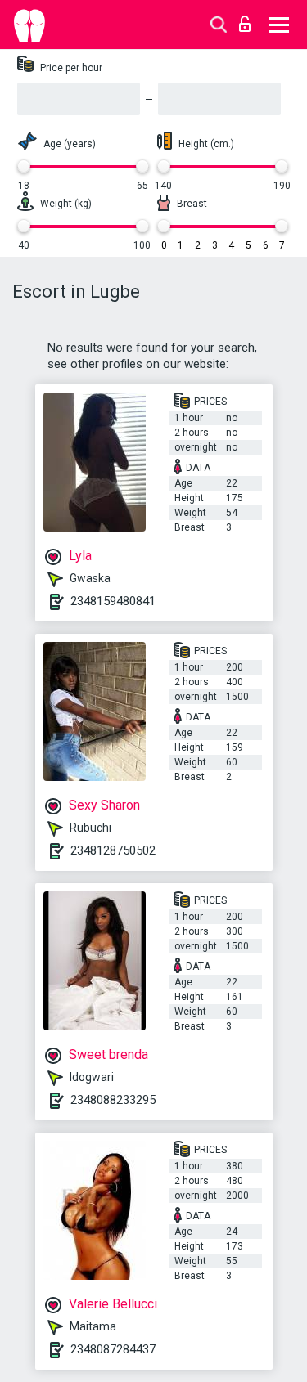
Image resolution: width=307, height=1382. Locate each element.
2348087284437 (113, 1349)
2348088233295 (113, 1100)
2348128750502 (113, 850)
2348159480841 (113, 601)
